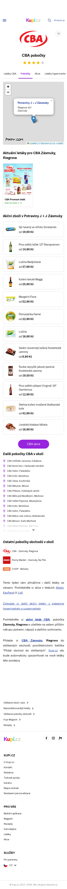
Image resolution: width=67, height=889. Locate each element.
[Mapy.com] (60, 738)
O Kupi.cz (9, 762)
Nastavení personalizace (17, 793)
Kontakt (8, 767)
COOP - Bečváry (20, 569)
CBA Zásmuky (32, 640)
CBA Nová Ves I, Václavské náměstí (25, 466)
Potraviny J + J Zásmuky (33, 103)
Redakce (8, 772)
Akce (37, 73)
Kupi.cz (53, 650)
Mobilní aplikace (12, 813)
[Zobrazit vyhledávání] (49, 20)
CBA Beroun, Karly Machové (21, 521)
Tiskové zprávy (12, 777)
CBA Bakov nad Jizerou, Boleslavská (26, 516)
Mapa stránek (11, 788)
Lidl (20, 592)
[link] (18, 185)
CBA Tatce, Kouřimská (18, 481)
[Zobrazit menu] (4, 20)
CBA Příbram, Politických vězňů (23, 491)
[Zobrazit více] (33, 530)
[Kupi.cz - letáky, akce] (33, 21)
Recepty (8, 823)
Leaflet (33, 143)
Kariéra (8, 783)
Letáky (7, 834)
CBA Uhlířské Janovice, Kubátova (24, 461)
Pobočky (25, 73)
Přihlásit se (59, 20)
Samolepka (10, 829)
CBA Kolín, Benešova (18, 476)
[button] (33, 119)
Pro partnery (10, 859)
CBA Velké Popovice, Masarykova (24, 501)
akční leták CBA (38, 619)
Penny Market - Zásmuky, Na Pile (29, 560)
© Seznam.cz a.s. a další (50, 143)
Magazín (8, 818)
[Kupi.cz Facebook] (46, 738)
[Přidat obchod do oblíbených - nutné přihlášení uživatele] (58, 34)
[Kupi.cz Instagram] (53, 738)
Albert (59, 587)
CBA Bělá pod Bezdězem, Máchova (25, 496)
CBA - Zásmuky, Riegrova (25, 551)
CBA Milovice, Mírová (18, 486)
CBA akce (33, 444)
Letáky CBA (10, 73)
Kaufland (8, 592)
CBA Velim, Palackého (18, 471)
